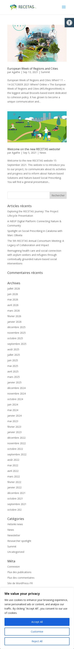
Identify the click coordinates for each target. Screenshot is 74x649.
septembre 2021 (16, 504)
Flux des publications (19, 572)
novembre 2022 (16, 443)
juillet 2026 (13, 288)
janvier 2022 (14, 487)
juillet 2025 (13, 354)
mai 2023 (12, 421)
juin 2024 (12, 404)
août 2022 (13, 459)
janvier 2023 (14, 432)
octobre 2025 (15, 338)
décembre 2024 (16, 388)
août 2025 (13, 349)
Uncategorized (15, 552)
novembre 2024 (16, 393)
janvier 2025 (14, 382)
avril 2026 (12, 305)
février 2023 (14, 426)
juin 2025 (12, 360)
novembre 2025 (16, 332)
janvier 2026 (14, 321)
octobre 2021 (15, 498)
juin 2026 (12, 294)
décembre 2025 (16, 327)
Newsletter (13, 535)
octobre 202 (14, 509)
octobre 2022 (15, 448)
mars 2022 (13, 476)
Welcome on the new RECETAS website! (33, 149)
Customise (37, 631)
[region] (37, 618)
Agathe (16, 72)
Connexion (13, 566)
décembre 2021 (16, 493)
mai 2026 (12, 299)
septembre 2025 (16, 343)
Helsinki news (15, 524)
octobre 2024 (15, 399)
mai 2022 (12, 465)
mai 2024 (12, 410)
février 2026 (14, 316)
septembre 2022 (16, 454)
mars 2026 (13, 310)
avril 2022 (12, 471)
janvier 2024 (14, 415)
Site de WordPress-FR (20, 583)
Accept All (37, 622)
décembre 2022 (16, 437)
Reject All (37, 641)
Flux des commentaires (20, 577)
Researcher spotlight (19, 541)
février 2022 (14, 482)
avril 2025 (12, 371)
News (43, 152)
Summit (45, 72)
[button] (69, 22)
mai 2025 (12, 366)
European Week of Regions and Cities (32, 69)
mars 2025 (13, 377)
